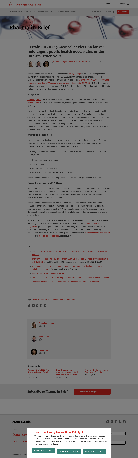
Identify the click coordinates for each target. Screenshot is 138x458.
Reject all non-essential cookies (95, 451)
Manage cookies (69, 451)
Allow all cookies (43, 450)
